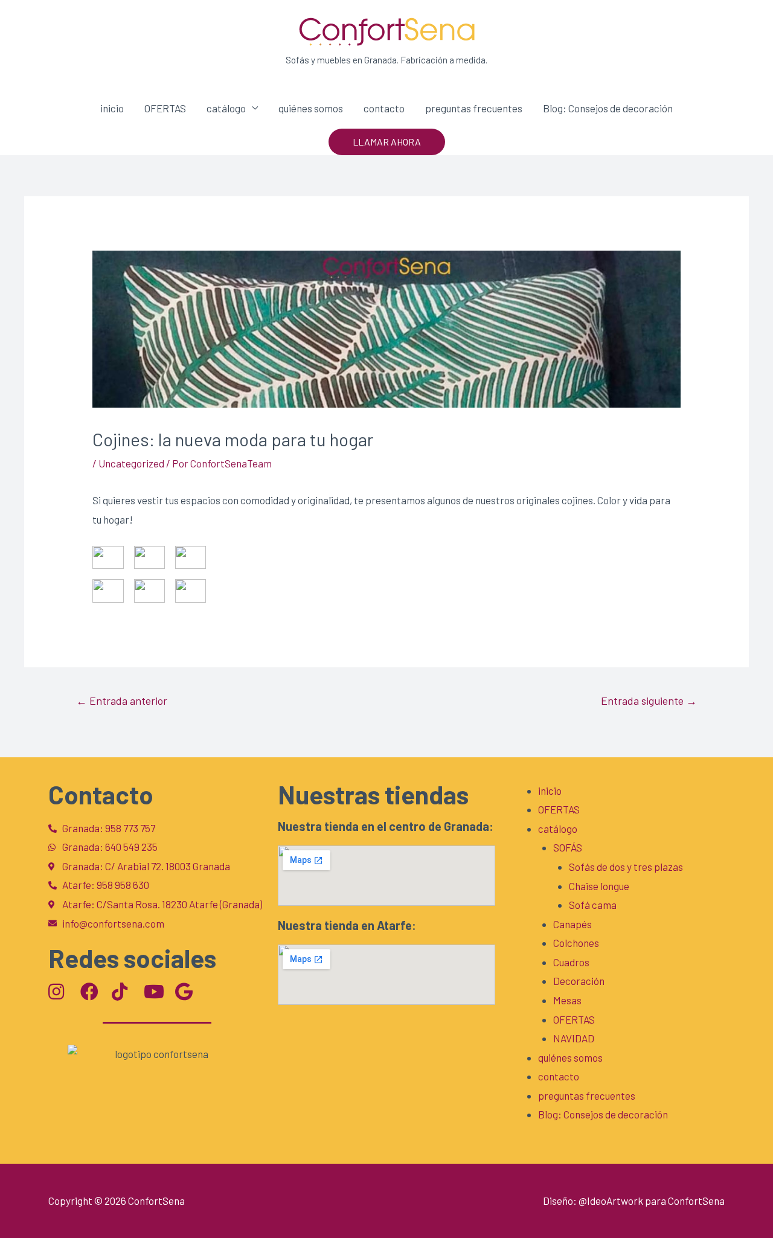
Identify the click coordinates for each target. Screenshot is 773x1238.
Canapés (572, 924)
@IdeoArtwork (611, 1201)
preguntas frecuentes (473, 108)
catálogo (226, 108)
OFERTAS (165, 108)
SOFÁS (567, 847)
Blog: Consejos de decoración (608, 108)
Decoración (579, 981)
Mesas (567, 1000)
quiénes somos (310, 108)
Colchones (576, 943)
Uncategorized (131, 463)
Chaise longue (599, 886)
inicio (112, 108)
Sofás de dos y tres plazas (626, 867)
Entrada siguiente (649, 700)
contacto (384, 108)
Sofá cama (593, 905)
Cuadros (571, 962)
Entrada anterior (121, 700)
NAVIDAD (573, 1038)
